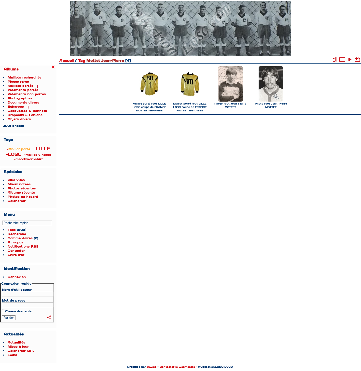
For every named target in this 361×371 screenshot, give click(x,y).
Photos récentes (22, 188)
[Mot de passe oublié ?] (48, 318)
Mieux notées (19, 184)
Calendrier (17, 201)
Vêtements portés (23, 90)
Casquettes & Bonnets (27, 111)
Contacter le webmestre (177, 367)
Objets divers (19, 119)
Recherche (17, 234)
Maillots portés (20, 86)
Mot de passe (13, 300)
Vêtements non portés (27, 94)
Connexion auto (18, 311)
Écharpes (16, 107)
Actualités (16, 342)
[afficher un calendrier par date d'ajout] (357, 59)
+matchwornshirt (28, 159)
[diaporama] (350, 59)
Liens (12, 355)
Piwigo (151, 367)
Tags (12, 230)
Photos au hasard (23, 197)
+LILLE (42, 148)
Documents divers (23, 102)
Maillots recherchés (25, 77)
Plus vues (16, 180)
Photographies (20, 98)
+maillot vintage (37, 155)
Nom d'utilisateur (17, 290)
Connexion (17, 277)
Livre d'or (16, 255)
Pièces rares (18, 82)
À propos (15, 242)
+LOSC (14, 154)
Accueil (66, 60)
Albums (11, 69)
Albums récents (21, 192)
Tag (81, 60)
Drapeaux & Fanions (25, 115)
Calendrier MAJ (21, 351)
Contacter (16, 251)
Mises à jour (18, 346)
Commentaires (20, 238)
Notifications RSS (23, 246)
